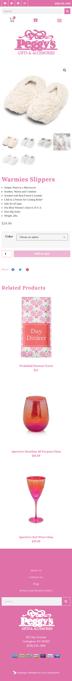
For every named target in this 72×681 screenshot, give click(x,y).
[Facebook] (5, 3)
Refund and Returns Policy (36, 590)
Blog (36, 583)
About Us (36, 570)
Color (9, 236)
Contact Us (36, 577)
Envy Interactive (50, 672)
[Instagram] (24, 3)
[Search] (67, 11)
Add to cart (41, 253)
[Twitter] (11, 3)
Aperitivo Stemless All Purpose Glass (36, 451)
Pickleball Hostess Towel (36, 366)
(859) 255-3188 (36, 645)
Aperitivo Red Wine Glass (36, 537)
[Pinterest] (18, 3)
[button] (59, 20)
